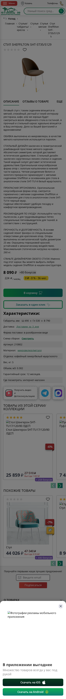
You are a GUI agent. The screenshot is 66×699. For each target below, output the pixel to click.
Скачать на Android (30, 692)
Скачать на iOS (30, 682)
